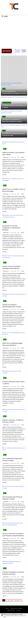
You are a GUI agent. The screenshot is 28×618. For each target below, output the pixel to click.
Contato (19, 610)
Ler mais (4, 174)
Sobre (7, 608)
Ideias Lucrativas (7, 102)
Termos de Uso (11, 610)
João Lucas (5, 157)
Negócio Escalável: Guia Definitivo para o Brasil (24, 50)
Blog (4, 88)
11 (17, 600)
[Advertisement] (14, 33)
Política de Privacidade (16, 608)
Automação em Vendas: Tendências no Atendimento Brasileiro (11, 228)
